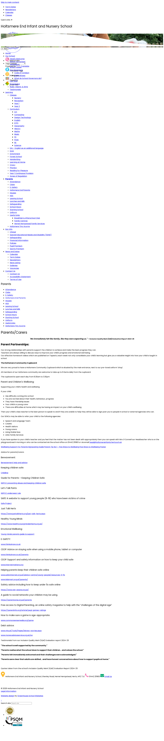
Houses (13, 193)
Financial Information (19, 240)
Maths (17, 131)
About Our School (17, 61)
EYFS (16, 123)
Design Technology (22, 117)
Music (16, 134)
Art (15, 112)
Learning (9, 92)
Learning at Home (17, 162)
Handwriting (15, 159)
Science (17, 145)
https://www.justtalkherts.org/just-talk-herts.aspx (23, 513)
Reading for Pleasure (19, 170)
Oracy (12, 165)
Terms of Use (15, 279)
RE (15, 142)
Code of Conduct (21, 73)
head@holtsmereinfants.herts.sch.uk (105, 442)
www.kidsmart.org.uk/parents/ (14, 579)
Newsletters (10, 9)
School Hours (15, 207)
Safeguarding (15, 204)
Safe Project (6, 503)
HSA (11, 195)
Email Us (108, 676)
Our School (10, 56)
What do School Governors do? (28, 78)
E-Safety (14, 187)
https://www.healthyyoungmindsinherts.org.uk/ (22, 524)
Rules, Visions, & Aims (19, 86)
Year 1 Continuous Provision (21, 173)
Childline (4, 473)
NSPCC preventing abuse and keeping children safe (23, 483)
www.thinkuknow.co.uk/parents (14, 554)
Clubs (12, 184)
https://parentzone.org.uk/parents (16, 600)
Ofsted (13, 232)
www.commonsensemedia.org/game (17, 620)
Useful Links (15, 215)
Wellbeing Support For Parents (14, 447)
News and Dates (12, 251)
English (17, 120)
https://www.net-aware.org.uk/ (15, 589)
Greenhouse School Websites (30, 696)
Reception (18, 100)
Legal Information (8, 691)
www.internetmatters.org (12, 564)
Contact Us (10, 271)
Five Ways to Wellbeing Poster (93, 447)
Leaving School (16, 198)
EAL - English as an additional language (27, 148)
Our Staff (14, 81)
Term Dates (10, 7)
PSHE (16, 140)
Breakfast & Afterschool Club (27, 218)
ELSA (12, 151)
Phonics (13, 167)
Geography (19, 126)
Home (8, 53)
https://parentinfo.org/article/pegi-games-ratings (23, 610)
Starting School (16, 209)
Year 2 (17, 106)
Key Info (8, 229)
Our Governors (16, 70)
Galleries (14, 265)
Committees (19, 75)
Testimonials (15, 89)
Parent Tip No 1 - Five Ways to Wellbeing (61, 447)
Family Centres (21, 221)
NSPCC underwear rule (11, 493)
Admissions (15, 64)
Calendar (9, 12)
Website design (7, 696)
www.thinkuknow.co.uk (11, 544)
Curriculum (14, 109)
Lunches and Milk (17, 201)
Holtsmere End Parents (20, 190)
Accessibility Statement (20, 276)
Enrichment (15, 154)
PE (15, 137)
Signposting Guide (36, 447)
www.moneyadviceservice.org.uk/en (17, 635)
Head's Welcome (17, 59)
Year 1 (16, 103)
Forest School (16, 156)
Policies (13, 243)
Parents (9, 179)
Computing (19, 114)
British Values (15, 67)
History (17, 128)
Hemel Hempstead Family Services (29, 223)
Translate (25, 66)
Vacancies (14, 268)
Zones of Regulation (18, 176)
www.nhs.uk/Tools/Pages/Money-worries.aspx (21, 630)
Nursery (17, 98)
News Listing (15, 262)
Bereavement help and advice (14, 462)
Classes (8, 15)
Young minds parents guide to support (17, 534)
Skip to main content (10, 2)
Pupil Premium (16, 246)
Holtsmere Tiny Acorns (20, 226)
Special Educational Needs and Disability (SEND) (31, 235)
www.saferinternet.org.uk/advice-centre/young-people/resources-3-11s (33, 575)
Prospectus (15, 84)
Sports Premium (17, 248)
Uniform (13, 212)
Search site (6, 703)
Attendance (15, 181)
